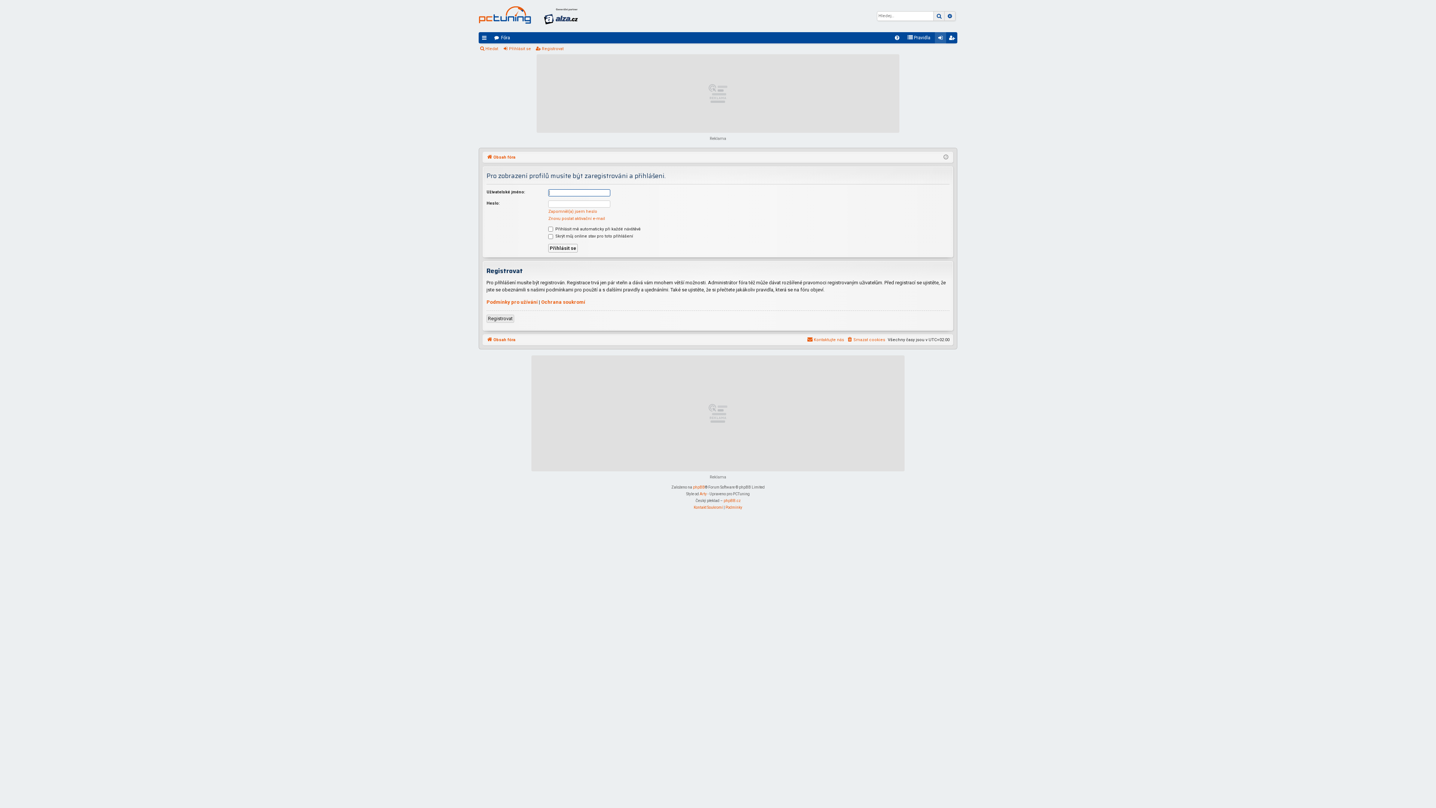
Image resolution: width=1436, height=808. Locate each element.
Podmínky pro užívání (512, 302)
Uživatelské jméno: (506, 192)
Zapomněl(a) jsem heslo (572, 211)
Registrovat (553, 48)
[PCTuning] (505, 15)
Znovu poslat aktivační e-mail (576, 218)
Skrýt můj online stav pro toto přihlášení (593, 236)
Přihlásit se (520, 48)
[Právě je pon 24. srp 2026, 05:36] (945, 157)
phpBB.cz (732, 501)
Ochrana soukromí (563, 302)
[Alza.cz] (561, 16)
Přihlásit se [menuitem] (942, 39)
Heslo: (493, 203)
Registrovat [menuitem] (953, 39)
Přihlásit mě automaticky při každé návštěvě (597, 229)
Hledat (491, 48)
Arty (703, 494)
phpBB (699, 487)
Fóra (505, 37)
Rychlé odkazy (486, 39)
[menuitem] (897, 37)
